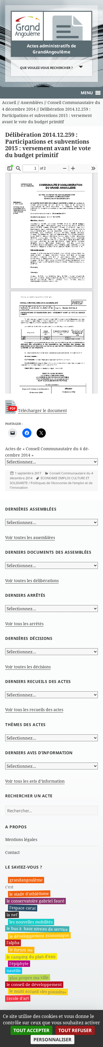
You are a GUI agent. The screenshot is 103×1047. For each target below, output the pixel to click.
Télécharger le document (42, 410)
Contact (12, 852)
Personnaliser (52, 1039)
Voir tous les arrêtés (24, 623)
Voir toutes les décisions (28, 666)
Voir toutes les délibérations (32, 580)
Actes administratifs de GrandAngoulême (51, 48)
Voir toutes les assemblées (30, 537)
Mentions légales (21, 839)
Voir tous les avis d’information (35, 781)
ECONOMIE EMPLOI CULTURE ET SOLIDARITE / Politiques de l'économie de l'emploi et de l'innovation (51, 483)
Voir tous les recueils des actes (34, 709)
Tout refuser (75, 1030)
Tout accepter (31, 1030)
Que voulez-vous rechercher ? (46, 68)
